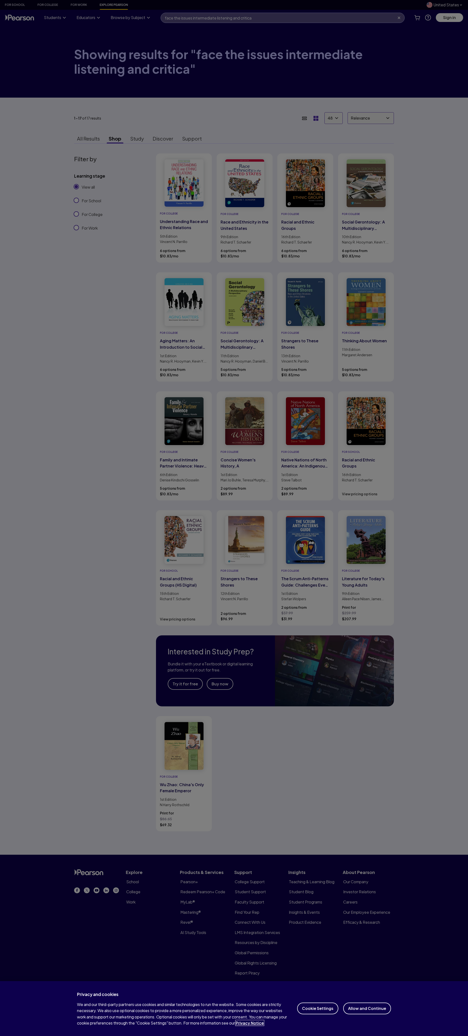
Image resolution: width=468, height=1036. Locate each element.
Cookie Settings (317, 1008)
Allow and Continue (367, 1008)
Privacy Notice (250, 1023)
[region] (234, 1008)
